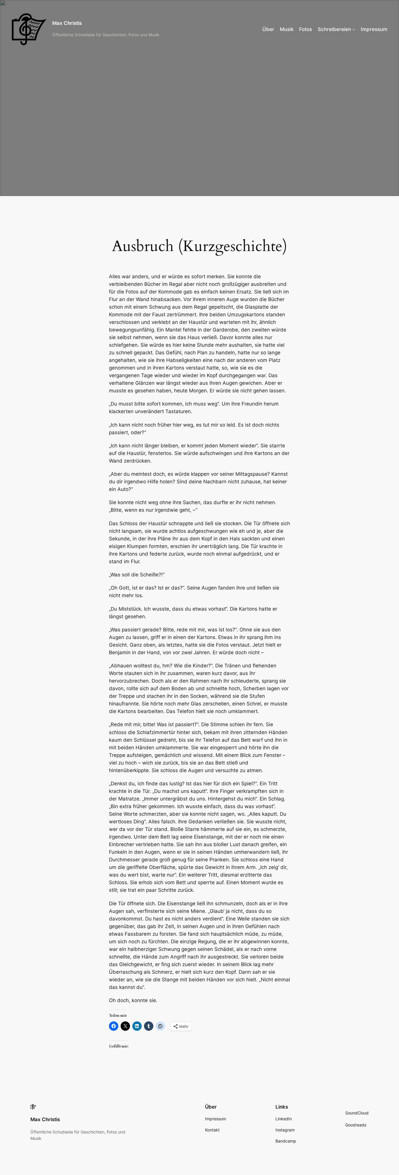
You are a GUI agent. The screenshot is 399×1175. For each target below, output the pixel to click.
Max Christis (67, 23)
